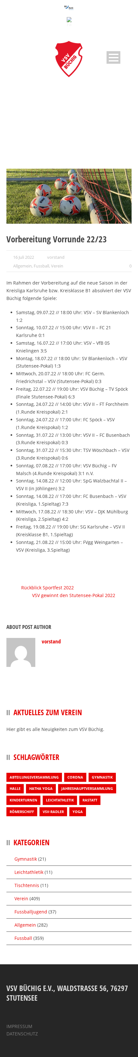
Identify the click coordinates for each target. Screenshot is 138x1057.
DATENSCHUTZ (22, 1034)
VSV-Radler (53, 811)
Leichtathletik (60, 800)
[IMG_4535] (69, 196)
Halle (15, 788)
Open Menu (113, 57)
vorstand (56, 257)
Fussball (41, 266)
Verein (57, 266)
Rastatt (89, 800)
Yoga (78, 811)
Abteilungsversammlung (34, 777)
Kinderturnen (23, 800)
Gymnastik (102, 777)
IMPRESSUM (19, 1026)
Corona (75, 777)
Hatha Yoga (41, 788)
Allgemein (22, 266)
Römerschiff (22, 811)
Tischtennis (26, 885)
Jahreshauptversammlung (87, 788)
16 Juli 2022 (23, 257)
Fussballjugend (30, 912)
